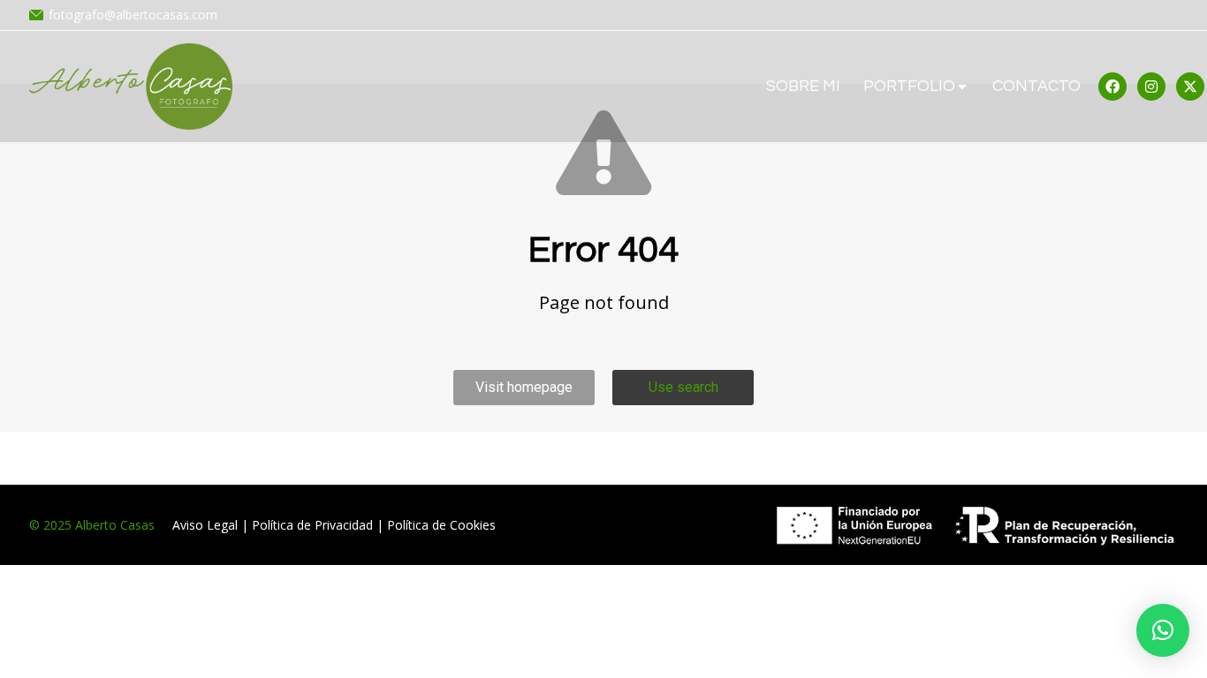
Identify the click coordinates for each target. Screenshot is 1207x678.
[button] (1162, 630)
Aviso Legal (205, 524)
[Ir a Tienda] (1180, 651)
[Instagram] (1151, 86)
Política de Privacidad (312, 524)
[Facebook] (1112, 86)
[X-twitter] (1190, 86)
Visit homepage (524, 387)
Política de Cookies (441, 524)
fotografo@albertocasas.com (133, 14)
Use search (683, 387)
